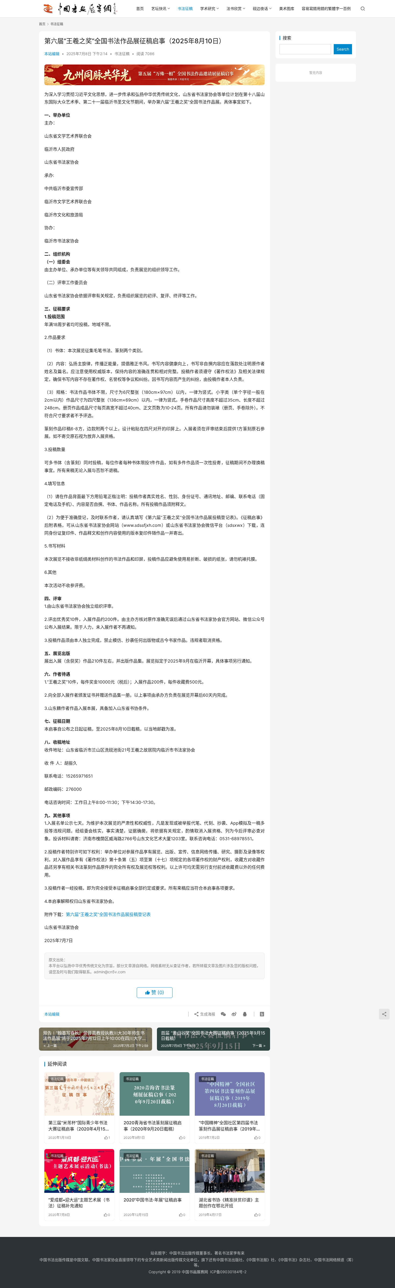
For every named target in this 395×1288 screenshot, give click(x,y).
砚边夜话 (260, 8)
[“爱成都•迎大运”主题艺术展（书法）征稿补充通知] (79, 1171)
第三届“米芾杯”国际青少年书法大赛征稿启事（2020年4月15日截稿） (79, 1126)
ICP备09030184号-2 (228, 1271)
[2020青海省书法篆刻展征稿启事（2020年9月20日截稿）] (154, 1094)
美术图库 (286, 8)
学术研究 (207, 8)
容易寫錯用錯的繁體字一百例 (326, 8)
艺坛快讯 (158, 8)
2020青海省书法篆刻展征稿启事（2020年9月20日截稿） (153, 1125)
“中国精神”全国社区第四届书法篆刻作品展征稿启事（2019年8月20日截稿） (229, 1126)
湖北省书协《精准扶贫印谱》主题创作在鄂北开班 (229, 1202)
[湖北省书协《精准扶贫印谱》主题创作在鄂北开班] (230, 1171)
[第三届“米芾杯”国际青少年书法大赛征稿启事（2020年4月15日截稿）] (79, 1094)
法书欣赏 (234, 8)
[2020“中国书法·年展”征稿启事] (154, 1171)
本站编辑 (51, 53)
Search (343, 49)
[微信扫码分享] (223, 1014)
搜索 (287, 38)
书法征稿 (185, 8)
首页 (140, 8)
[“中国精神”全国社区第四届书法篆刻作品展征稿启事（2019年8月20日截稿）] (230, 1094)
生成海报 (207, 1014)
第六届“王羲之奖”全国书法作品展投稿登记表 (108, 914)
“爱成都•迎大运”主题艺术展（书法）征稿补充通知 (79, 1202)
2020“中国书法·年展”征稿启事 (153, 1200)
